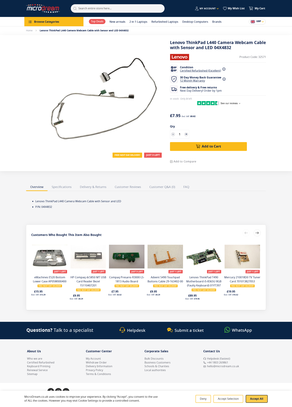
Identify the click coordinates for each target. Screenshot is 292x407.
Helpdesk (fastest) (218, 359)
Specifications (62, 187)
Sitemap (32, 374)
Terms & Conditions (98, 374)
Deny (203, 399)
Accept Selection (228, 399)
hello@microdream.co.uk (223, 366)
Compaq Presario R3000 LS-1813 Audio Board (126, 279)
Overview (36, 187)
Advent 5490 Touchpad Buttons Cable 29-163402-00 (165, 279)
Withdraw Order (96, 363)
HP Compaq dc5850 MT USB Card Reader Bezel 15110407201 (88, 281)
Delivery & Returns (93, 187)
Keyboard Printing (38, 366)
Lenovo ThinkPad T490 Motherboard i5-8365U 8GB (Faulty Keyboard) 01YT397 (203, 281)
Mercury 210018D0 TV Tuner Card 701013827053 (242, 279)
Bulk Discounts (154, 359)
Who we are (34, 359)
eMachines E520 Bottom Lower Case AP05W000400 (49, 279)
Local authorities (155, 370)
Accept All (256, 399)
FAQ (186, 187)
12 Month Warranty (192, 81)
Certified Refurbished (40, 363)
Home (29, 30)
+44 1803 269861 (217, 363)
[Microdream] (43, 8)
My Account (93, 359)
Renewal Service (37, 370)
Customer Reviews (128, 187)
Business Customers (157, 363)
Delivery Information (99, 366)
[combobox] (118, 8)
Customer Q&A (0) (162, 187)
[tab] (37, 187)
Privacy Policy (94, 370)
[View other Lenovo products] (180, 57)
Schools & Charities (156, 366)
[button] (207, 9)
